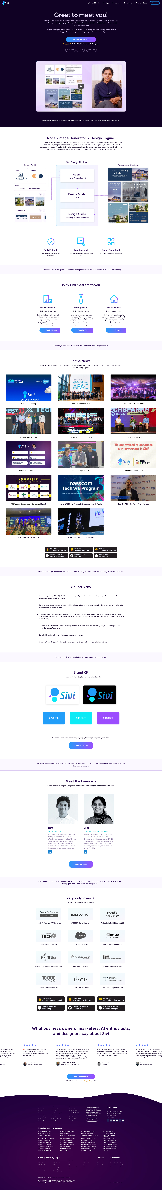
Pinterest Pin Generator (109, 1138)
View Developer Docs (74, 1121)
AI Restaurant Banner (88, 1167)
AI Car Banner (71, 1169)
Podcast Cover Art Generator (88, 1146)
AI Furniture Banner (58, 1163)
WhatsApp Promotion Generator (89, 1135)
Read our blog (41, 1115)
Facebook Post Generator (66, 1142)
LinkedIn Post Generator (109, 1140)
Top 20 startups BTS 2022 (80, 471)
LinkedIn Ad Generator (87, 1140)
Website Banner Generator (45, 1131)
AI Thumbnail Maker (108, 1131)
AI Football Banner (72, 1165)
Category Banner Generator (110, 1144)
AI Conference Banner (58, 1161)
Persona (100, 1158)
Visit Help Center (111, 1115)
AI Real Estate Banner (43, 1161)
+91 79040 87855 (117, 1113)
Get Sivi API (72, 1109)
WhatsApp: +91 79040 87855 (114, 1111)
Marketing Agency (57, 1171)
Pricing (138, 3)
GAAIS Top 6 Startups (28, 404)
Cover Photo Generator (44, 1133)
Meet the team (41, 1113)
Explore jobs (54, 1107)
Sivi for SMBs (54, 1109)
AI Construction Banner (74, 1167)
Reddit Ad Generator (65, 1146)
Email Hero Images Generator (88, 1144)
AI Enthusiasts (100, 1161)
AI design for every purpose (49, 1158)
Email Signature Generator (110, 1148)
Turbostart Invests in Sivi (133, 471)
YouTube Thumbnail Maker (44, 1135)
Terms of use (120, 1182)
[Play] (81, 86)
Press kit (53, 1117)
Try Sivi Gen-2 (41, 1119)
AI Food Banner (42, 1169)
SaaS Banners (86, 1169)
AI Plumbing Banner (58, 1167)
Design (106, 3)
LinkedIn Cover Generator (109, 1142)
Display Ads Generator (109, 1133)
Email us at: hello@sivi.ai (113, 1110)
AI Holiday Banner (57, 1169)
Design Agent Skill (74, 1115)
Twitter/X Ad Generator (44, 1140)
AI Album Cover (42, 1167)
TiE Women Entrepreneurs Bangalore (25, 504)
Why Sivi (40, 1107)
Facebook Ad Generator (66, 1140)
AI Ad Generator (64, 1150)
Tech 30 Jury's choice (28, 437)
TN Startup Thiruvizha (56, 1119)
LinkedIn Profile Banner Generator (109, 1136)
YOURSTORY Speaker (133, 437)
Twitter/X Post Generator (44, 1142)
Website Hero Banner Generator (46, 1138)
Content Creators (101, 1163)
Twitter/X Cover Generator (44, 1144)
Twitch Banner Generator (44, 1150)
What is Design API (74, 1113)
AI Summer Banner (87, 1163)
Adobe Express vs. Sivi (116, 1167)
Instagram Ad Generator (44, 1148)
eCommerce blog (55, 1115)
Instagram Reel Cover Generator (46, 1146)
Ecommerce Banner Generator (67, 1138)
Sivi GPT (53, 1121)
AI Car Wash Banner (43, 1165)
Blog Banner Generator (66, 1148)
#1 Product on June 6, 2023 (29, 471)
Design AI (105, 1150)
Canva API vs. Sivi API (115, 1163)
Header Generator (64, 1133)
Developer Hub (73, 1107)
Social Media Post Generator (67, 1131)
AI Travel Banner (72, 1161)
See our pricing (42, 1117)
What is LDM (41, 1121)
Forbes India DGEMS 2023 (133, 404)
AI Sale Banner (86, 1161)
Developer (128, 3)
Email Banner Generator (87, 1133)
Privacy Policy (111, 1182)
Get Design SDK (73, 1111)
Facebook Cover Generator (88, 1142)
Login (145, 3)
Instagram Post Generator (88, 1138)
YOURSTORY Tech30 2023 (81, 437)
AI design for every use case (50, 1128)
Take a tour (41, 1111)
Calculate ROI (72, 1119)
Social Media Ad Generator (88, 1131)
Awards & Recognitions (57, 1113)
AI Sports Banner (57, 1165)
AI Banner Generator (86, 1150)
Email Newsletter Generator (110, 1146)
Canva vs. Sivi (113, 1161)
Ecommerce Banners (43, 1171)
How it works (41, 1109)
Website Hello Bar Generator (67, 1144)
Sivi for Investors (55, 1111)
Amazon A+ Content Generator (67, 1135)
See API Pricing (73, 1117)
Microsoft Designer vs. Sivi (117, 1165)
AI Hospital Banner (72, 1163)
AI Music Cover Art (87, 1165)
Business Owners (101, 1165)
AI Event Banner (42, 1163)
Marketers (99, 1167)
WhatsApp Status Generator (88, 1148)
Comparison (115, 1158)
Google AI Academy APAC (81, 404)
